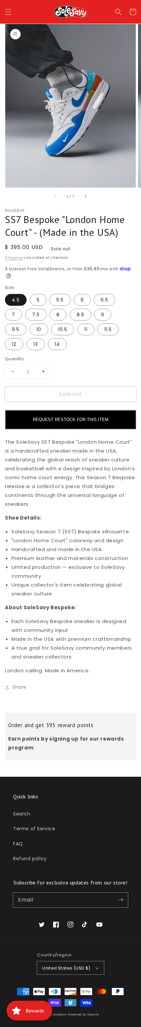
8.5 (80, 314)
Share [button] (19, 687)
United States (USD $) (66, 968)
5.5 (60, 300)
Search (21, 814)
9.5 (15, 329)
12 (14, 344)
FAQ (18, 843)
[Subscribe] (120, 900)
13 (35, 344)
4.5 (16, 300)
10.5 (62, 329)
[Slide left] (56, 197)
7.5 (36, 314)
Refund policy (30, 858)
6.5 (104, 300)
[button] (8, 12)
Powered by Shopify (83, 1014)
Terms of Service (34, 828)
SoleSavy (60, 1014)
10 (38, 329)
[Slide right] (85, 197)
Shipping (14, 257)
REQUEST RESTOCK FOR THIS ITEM (71, 419)
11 (86, 329)
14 (57, 344)
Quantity (14, 359)
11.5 (108, 329)
